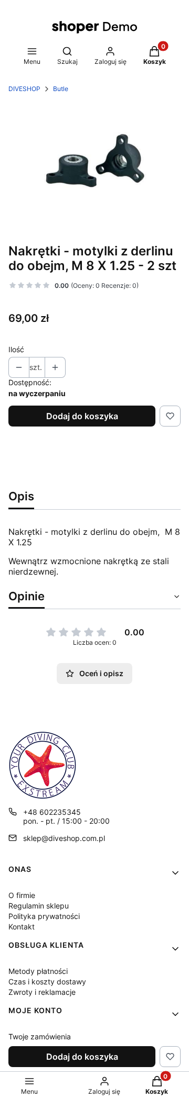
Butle (60, 89)
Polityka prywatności (44, 916)
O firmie (21, 895)
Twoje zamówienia (39, 1036)
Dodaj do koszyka (82, 416)
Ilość (16, 349)
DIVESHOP (24, 89)
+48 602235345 (52, 812)
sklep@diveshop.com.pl (64, 838)
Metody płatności (38, 971)
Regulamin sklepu (38, 905)
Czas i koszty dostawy (47, 981)
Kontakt (21, 926)
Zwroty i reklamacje (42, 992)
